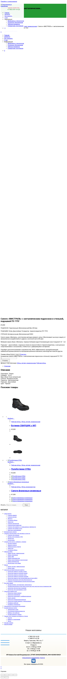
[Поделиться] (7, 675)
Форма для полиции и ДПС (15, 536)
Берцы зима (11, 568)
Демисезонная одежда (14, 546)
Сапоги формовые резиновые (26, 490)
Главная (6, 35)
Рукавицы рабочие (13, 603)
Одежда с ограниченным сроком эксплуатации (21, 581)
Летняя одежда (12, 543)
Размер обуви (5, 354)
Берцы (6, 565)
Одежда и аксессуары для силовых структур (17, 533)
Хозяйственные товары (14, 614)
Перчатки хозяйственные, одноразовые (19, 601)
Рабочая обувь (41, 363)
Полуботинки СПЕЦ (21, 469)
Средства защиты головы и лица (17, 571)
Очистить (23, 354)
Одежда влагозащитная (14, 525)
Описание (7, 366)
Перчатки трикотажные (14, 593)
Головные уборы (12, 520)
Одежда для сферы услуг (15, 528)
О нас (6, 40)
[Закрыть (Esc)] (3, 675)
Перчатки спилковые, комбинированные (19, 596)
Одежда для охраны (13, 535)
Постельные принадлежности (16, 611)
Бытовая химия (8, 583)
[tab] (35, 366)
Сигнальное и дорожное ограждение (14, 606)
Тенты (9, 621)
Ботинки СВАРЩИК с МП (23, 425)
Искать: (3, 505)
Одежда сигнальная (13, 523)
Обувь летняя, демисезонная (27, 26)
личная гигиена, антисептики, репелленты (20, 584)
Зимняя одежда (12, 545)
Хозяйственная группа (10, 608)
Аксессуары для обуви (14, 563)
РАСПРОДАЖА (8, 624)
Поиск (26, 505)
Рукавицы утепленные (14, 604)
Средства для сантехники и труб (17, 589)
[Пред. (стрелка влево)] (3, 677)
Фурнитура (11, 538)
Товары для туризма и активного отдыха (16, 616)
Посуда (10, 617)
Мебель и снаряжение (14, 619)
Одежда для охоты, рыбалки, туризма (15, 541)
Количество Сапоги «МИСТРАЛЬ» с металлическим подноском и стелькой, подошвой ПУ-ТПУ (31, 356)
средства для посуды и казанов (17, 588)
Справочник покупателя (15, 48)
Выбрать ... (11, 418)
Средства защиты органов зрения (17, 573)
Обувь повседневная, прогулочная (18, 560)
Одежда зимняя (12, 515)
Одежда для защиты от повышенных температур (22, 527)
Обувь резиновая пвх (28, 487)
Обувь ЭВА (11, 556)
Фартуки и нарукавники (14, 530)
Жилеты (10, 518)
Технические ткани (13, 609)
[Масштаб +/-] (15, 675)
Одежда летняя (12, 517)
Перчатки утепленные (14, 594)
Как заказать (8, 38)
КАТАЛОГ (7, 37)
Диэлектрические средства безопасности (20, 579)
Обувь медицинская (13, 561)
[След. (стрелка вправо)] (7, 677)
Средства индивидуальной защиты (14, 570)
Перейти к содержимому (9, 1)
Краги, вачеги (11, 598)
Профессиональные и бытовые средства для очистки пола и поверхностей (29, 586)
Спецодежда (7, 513)
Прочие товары (8, 622)
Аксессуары (11, 540)
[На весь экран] (11, 675)
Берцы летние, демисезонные (16, 566)
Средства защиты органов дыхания (18, 576)
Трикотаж (10, 522)
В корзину (5, 360)
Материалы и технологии (16, 43)
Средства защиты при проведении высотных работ (23, 578)
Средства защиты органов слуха (17, 574)
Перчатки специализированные (17, 599)
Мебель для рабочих (13, 612)
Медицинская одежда (10, 531)
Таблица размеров (14, 47)
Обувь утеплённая (13, 555)
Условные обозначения (15, 45)
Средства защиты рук (10, 591)
